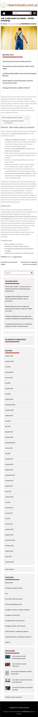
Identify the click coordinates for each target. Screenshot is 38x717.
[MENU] (34, 13)
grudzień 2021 (9, 464)
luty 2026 (7, 383)
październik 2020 (10, 540)
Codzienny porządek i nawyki (13, 588)
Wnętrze (10, 257)
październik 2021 (10, 475)
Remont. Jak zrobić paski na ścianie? (13, 121)
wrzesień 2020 (9, 545)
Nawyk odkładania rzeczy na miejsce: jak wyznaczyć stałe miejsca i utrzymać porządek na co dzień (18, 309)
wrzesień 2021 (9, 480)
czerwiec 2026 (9, 361)
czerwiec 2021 (9, 497)
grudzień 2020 (9, 529)
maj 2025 (7, 394)
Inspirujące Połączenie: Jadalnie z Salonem (16, 88)
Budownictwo (9, 582)
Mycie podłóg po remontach (14, 244)
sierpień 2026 (9, 356)
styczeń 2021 (9, 524)
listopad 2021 (9, 470)
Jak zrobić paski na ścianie (19, 133)
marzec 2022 (9, 448)
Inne (6, 593)
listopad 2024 (9, 399)
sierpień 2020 (9, 551)
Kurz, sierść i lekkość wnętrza (13, 599)
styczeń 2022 (9, 459)
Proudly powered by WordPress (12, 711)
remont (20, 257)
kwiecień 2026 (9, 372)
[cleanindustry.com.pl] (4, 13)
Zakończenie (9, 123)
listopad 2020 (9, 535)
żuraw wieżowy (9, 569)
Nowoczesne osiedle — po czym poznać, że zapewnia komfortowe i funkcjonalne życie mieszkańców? (18, 289)
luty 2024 (7, 426)
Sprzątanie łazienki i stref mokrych (15, 626)
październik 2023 (10, 442)
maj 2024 (7, 421)
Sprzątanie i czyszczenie (12, 615)
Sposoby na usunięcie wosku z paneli (17, 246)
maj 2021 (7, 502)
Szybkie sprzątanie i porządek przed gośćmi (18, 637)
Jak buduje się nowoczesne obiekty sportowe (16, 61)
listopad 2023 (9, 437)
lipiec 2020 (8, 556)
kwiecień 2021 (9, 507)
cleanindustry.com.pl (28, 24)
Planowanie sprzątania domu (13, 604)
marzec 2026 (9, 377)
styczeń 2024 (9, 432)
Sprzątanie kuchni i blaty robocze (15, 620)
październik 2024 (10, 404)
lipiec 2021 (8, 491)
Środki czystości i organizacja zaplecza (16, 631)
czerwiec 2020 (9, 562)
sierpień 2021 (9, 486)
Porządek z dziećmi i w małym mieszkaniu (17, 610)
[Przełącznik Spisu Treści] (26, 118)
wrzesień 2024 (9, 410)
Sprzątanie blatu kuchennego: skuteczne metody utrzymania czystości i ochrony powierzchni (17, 299)
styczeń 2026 (9, 388)
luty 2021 (7, 518)
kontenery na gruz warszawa (13, 697)
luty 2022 (7, 453)
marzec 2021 (9, 513)
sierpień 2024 (9, 415)
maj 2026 (7, 367)
